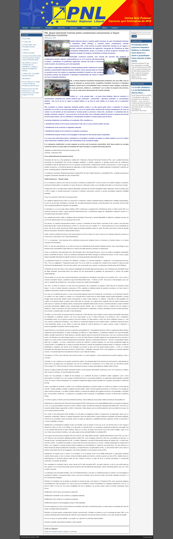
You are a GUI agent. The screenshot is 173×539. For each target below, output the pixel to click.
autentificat (55, 531)
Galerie (84, 28)
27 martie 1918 (26, 42)
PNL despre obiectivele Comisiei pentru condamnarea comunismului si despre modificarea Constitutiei (81, 34)
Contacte (114, 28)
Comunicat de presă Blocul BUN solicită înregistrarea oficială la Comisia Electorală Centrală (31, 58)
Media (104, 28)
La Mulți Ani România (28, 53)
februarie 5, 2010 (51, 38)
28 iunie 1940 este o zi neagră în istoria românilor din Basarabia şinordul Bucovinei (31, 83)
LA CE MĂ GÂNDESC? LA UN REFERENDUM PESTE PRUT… (141, 90)
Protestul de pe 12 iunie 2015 (30, 92)
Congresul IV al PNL (28, 94)
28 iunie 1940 (26, 38)
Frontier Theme (147, 537)
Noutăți (25, 28)
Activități (94, 28)
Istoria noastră (35, 28)
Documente (49, 28)
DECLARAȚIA (26, 78)
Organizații (73, 28)
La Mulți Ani (25, 50)
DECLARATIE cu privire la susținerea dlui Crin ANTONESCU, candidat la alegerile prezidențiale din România (29, 66)
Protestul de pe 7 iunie (28, 91)
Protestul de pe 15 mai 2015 (30, 89)
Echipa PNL (61, 28)
